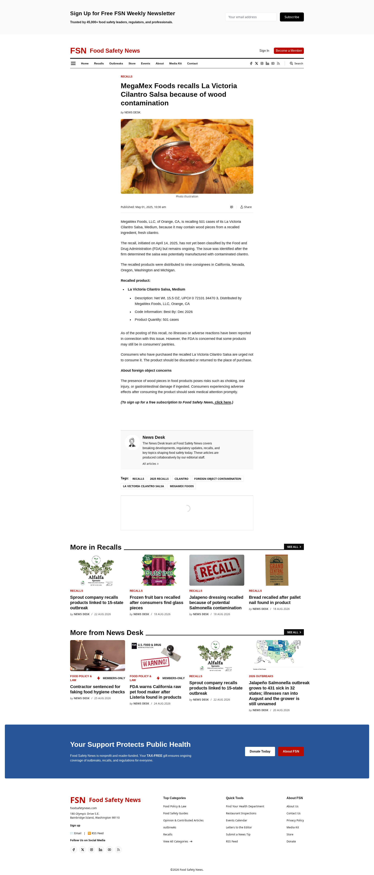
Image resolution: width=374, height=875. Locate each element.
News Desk (132, 112)
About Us (292, 806)
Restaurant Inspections (241, 813)
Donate (291, 841)
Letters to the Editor (239, 827)
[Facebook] (251, 63)
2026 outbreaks (261, 676)
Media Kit (293, 827)
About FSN (291, 751)
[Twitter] (256, 63)
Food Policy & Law (174, 806)
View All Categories (175, 841)
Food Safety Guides (175, 813)
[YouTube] (273, 63)
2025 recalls (159, 479)
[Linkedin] (267, 63)
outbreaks (169, 827)
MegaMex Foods (182, 486)
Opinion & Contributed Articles (183, 820)
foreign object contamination (217, 479)
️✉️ (75, 833)
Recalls (126, 76)
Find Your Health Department (245, 806)
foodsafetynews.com (83, 808)
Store (290, 834)
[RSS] (278, 63)
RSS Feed (232, 841)
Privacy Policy (295, 820)
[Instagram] (262, 63)
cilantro (181, 479)
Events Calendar (236, 820)
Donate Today (260, 751)
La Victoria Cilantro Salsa (143, 486)
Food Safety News (191, 869)
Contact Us (294, 813)
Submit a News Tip (238, 834)
